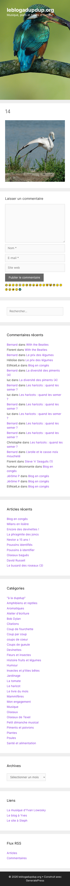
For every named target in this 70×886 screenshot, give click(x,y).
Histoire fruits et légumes (24, 660)
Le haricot (13, 686)
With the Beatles (37, 344)
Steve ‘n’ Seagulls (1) (39, 461)
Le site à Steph (17, 820)
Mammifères (15, 696)
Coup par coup (17, 634)
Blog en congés (38, 365)
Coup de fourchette (20, 629)
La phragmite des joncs (23, 534)
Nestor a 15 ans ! (18, 539)
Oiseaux (12, 712)
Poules (11, 738)
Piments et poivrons (20, 727)
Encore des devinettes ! (23, 529)
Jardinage (13, 675)
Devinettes (14, 650)
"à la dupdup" (16, 598)
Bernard (12, 344)
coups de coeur (17, 639)
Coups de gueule (18, 644)
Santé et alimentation (21, 743)
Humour (12, 665)
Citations (13, 624)
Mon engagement (19, 701)
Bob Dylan (14, 618)
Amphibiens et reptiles (22, 603)
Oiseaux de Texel (18, 717)
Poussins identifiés (19, 544)
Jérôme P (13, 476)
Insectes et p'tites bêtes (23, 670)
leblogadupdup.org (30, 10)
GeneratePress (35, 880)
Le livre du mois (17, 691)
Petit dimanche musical (23, 722)
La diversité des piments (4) (38, 380)
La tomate (14, 681)
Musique (12, 706)
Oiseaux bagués (18, 555)
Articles (12, 853)
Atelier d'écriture (18, 613)
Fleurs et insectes (19, 655)
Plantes (12, 733)
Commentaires (17, 858)
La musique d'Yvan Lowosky (26, 810)
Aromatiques (15, 608)
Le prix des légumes (40, 355)
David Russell (16, 560)
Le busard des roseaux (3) (25, 565)
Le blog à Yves (17, 815)
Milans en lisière (18, 524)
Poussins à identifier (20, 550)
